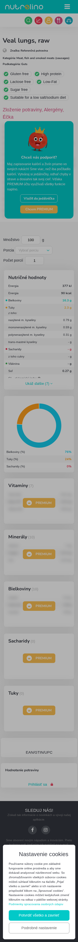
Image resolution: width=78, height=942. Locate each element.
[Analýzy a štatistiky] (38, 20)
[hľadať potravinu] (28, 20)
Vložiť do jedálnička (39, 198)
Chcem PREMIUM (39, 209)
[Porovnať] (69, 20)
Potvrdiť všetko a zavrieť (39, 915)
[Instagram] (45, 829)
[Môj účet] (49, 20)
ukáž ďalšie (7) (38, 383)
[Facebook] (32, 829)
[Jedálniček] (59, 20)
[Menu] (67, 6)
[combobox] (33, 250)
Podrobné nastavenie (39, 927)
